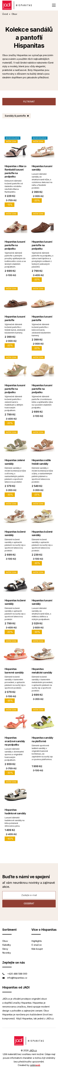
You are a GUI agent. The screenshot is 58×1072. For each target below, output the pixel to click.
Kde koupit (37, 948)
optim (35, 1065)
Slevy (5, 948)
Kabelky (6, 944)
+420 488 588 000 (17, 973)
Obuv (5, 941)
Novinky (6, 952)
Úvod (5, 14)
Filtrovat (29, 101)
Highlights (36, 941)
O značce (36, 944)
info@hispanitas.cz (17, 977)
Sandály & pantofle (15, 115)
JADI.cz (33, 1050)
